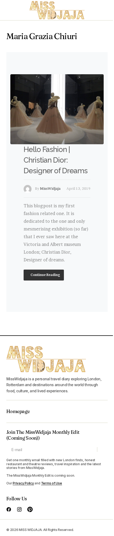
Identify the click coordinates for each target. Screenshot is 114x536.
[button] (9, 10)
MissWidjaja (50, 188)
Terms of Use (51, 483)
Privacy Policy (23, 483)
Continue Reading (45, 275)
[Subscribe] (102, 449)
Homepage (18, 411)
